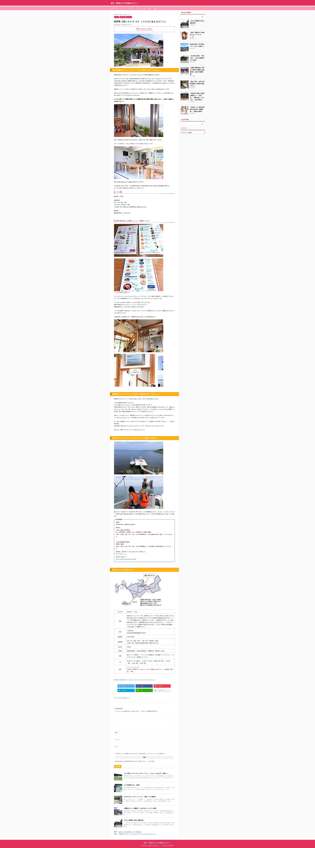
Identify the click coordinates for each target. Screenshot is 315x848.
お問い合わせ (114, 8)
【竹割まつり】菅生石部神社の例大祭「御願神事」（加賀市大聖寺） (197, 109)
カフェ (117, 698)
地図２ (155, 8)
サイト (116, 746)
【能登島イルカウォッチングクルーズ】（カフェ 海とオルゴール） (137, 834)
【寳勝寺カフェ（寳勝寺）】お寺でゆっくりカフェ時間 (139, 808)
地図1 (149, 8)
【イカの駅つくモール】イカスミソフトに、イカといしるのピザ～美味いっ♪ (146, 773)
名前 (116, 732)
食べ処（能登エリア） (124, 698)
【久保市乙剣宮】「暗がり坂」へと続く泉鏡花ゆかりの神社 (197, 58)
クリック (124, 554)
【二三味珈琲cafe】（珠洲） (132, 785)
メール (117, 739)
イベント (123, 8)
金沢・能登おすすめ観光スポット (124, 3)
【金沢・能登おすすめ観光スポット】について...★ (197, 34)
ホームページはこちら (133, 667)
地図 (144, 8)
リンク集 (138, 8)
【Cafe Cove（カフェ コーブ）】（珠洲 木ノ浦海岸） (140, 796)
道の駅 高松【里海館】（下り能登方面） (130, 832)
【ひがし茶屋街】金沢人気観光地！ (133, 820)
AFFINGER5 (170, 845)
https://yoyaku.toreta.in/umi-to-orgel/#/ (126, 559)
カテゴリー (130, 8)
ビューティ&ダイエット (148, 680)
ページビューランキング (134, 680)
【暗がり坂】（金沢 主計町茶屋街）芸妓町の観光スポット (197, 83)
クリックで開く (148, 28)
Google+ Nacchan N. (120, 680)
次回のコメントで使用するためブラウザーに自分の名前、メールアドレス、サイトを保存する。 (141, 753)
